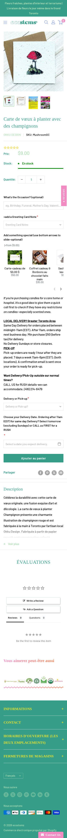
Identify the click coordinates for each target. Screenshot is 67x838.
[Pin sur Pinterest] (47, 472)
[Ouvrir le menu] (5, 22)
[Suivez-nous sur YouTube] (33, 794)
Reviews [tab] (12, 617)
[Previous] (54, 289)
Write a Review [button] (35, 600)
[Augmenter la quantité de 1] (40, 179)
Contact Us (52, 834)
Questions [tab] (34, 617)
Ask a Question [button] (35, 609)
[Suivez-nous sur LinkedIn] (40, 794)
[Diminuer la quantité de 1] (22, 179)
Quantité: (10, 179)
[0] (60, 22)
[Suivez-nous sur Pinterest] (26, 794)
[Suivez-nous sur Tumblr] (46, 794)
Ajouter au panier (33, 458)
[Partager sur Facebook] (40, 472)
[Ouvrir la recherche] (46, 22)
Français (10, 775)
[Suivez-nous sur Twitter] (12, 794)
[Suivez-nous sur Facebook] (6, 794)
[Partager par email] (60, 472)
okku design (12, 134)
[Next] (60, 289)
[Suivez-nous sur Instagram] (19, 794)
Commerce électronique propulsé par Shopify (30, 830)
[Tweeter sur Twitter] (54, 472)
